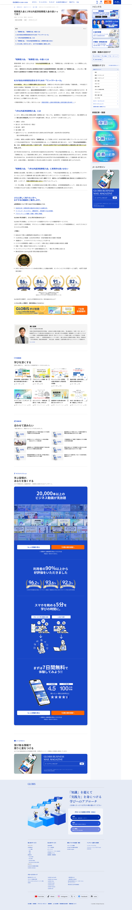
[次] (84, 377)
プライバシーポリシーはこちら (49, 770)
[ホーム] (14, 7)
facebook (84, 896)
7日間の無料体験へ (67, 547)
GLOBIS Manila (51, 884)
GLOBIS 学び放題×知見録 (33, 866)
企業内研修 (50, 845)
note (95, 896)
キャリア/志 (97, 98)
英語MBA (30, 854)
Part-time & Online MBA (34, 862)
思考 (96, 72)
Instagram (64, 896)
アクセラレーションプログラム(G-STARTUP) (94, 848)
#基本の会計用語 (18, 20)
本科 (79, 817)
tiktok (52, 896)
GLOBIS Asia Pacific (52, 877)
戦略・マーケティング (99, 75)
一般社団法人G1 (71, 877)
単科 (79, 823)
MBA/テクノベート (27, 7)
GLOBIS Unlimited (31, 868)
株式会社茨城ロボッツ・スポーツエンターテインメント (76, 881)
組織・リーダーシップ (99, 78)
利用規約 (34, 903)
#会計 (25, 20)
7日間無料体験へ (107, 2)
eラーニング (50, 849)
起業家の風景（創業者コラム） (99, 106)
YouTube (41, 896)
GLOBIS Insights (70, 849)
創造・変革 (97, 86)
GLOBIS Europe (51, 883)
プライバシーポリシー (42, 903)
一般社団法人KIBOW (72, 879)
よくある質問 (55, 903)
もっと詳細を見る (34, 547)
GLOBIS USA (50, 888)
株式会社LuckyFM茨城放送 (73, 884)
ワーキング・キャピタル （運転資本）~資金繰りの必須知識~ (34, 211)
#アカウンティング (33, 20)
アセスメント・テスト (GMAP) (54, 851)
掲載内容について (72, 903)
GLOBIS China (51, 881)
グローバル (97, 83)
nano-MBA (31, 856)
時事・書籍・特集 (98, 95)
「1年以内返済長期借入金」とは (26, 38)
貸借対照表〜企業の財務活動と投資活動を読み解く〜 (58, 102)
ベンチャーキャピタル (91, 845)
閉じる (84, 28)
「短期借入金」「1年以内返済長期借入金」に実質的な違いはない (35, 41)
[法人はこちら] (117, 2)
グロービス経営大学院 (99, 89)
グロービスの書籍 (71, 845)
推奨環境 (50, 903)
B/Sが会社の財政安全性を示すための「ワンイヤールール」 (33, 35)
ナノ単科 (77, 829)
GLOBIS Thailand (51, 886)
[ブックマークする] (30, 379)
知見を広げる (19, 7)
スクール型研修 (51, 847)
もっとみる (32, 342)
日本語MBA (30, 847)
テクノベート (97, 92)
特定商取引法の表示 (64, 903)
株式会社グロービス (32, 877)
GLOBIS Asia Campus (52, 879)
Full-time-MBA (32, 860)
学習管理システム (51, 853)
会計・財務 (35, 7)
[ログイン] (101, 2)
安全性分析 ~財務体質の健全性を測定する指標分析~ (32, 208)
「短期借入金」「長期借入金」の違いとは (28, 32)
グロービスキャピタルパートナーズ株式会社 (35, 881)
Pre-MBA (31, 858)
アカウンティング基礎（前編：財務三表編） (29, 214)
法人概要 (29, 903)
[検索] (97, 2)
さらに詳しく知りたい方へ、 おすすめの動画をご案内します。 (34, 44)
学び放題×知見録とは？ (113, 65)
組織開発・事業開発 (52, 854)
